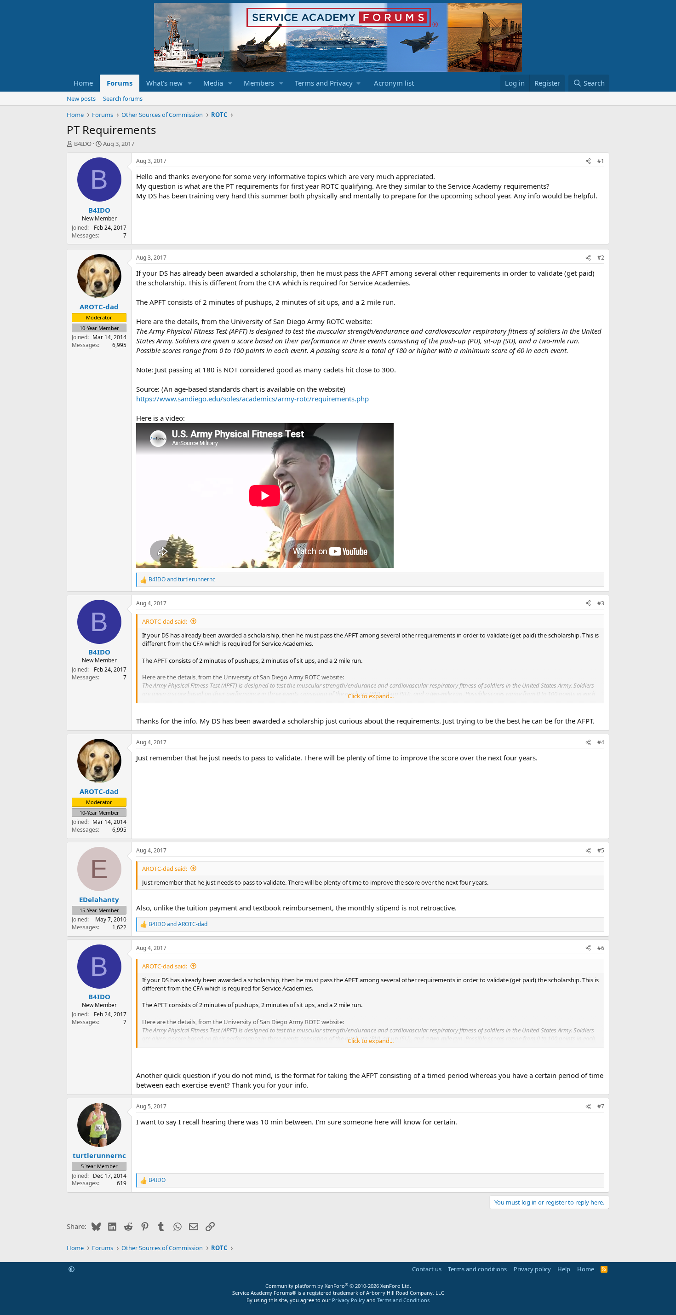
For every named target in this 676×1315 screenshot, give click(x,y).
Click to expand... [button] (371, 696)
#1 (600, 161)
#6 (600, 948)
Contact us (426, 1269)
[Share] (588, 161)
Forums (119, 82)
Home (83, 82)
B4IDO (83, 143)
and (182, 579)
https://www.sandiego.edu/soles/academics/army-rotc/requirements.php (252, 398)
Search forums (123, 98)
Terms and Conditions (403, 1300)
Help (563, 1269)
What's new (164, 82)
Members (259, 82)
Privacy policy (532, 1269)
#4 (600, 742)
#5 (600, 850)
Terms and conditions (477, 1269)
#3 (600, 603)
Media (213, 82)
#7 (600, 1106)
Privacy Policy (348, 1300)
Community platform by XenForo (338, 1285)
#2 (600, 257)
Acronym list (394, 82)
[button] (189, 83)
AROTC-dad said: (164, 621)
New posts (81, 98)
